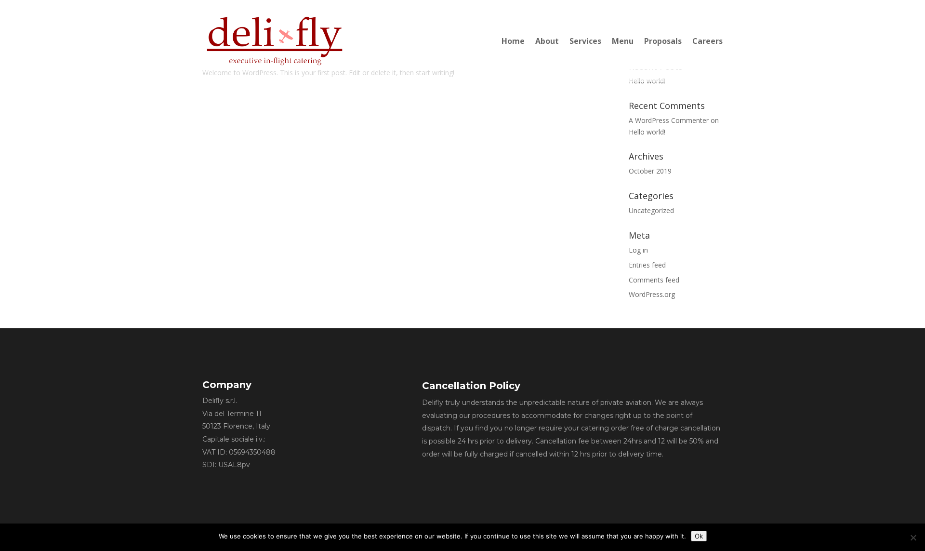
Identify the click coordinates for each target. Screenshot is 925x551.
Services (585, 41)
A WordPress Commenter (669, 120)
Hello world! (647, 131)
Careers (707, 41)
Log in (638, 250)
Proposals (663, 41)
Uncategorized (651, 210)
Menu (623, 41)
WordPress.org (652, 294)
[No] (913, 537)
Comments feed (654, 279)
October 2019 (650, 170)
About (547, 41)
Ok (699, 536)
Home (513, 41)
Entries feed (647, 264)
